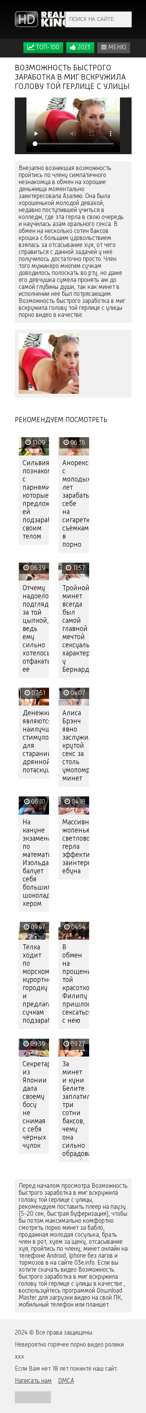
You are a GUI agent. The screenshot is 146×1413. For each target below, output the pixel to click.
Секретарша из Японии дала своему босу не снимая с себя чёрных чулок (36, 1105)
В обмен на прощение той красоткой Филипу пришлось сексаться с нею (75, 984)
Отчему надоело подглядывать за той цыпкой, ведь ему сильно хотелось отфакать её (36, 629)
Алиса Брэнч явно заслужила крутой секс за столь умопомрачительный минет (75, 746)
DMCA (66, 1381)
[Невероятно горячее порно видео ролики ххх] (48, 19)
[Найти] (124, 19)
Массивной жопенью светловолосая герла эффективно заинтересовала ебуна (75, 847)
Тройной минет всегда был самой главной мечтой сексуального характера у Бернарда (75, 629)
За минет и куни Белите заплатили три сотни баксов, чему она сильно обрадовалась (75, 1109)
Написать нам (33, 1381)
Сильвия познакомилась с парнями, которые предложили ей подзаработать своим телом (36, 500)
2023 (83, 48)
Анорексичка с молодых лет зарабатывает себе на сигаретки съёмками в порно (75, 504)
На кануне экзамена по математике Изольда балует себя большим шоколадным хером (36, 863)
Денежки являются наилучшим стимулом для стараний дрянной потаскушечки (36, 742)
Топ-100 (46, 48)
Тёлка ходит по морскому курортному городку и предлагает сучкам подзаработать (36, 984)
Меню (116, 48)
